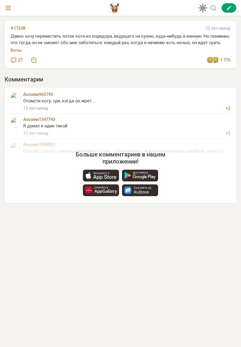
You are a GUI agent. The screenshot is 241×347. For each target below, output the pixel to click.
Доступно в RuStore (140, 190)
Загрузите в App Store (101, 175)
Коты (16, 50)
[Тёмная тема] (202, 8)
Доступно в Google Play (140, 175)
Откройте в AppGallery (101, 190)
